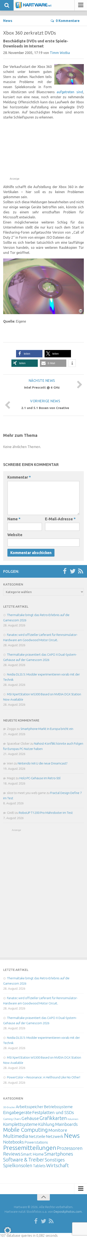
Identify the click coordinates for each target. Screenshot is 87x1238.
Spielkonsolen (17, 1165)
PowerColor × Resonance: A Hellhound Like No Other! (43, 1077)
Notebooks (13, 1141)
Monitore (57, 1130)
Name (13, 519)
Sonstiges (55, 1159)
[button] (29, 353)
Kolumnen (73, 1119)
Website (14, 535)
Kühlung (46, 1124)
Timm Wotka (60, 53)
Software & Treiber (23, 1159)
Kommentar (19, 477)
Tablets (39, 1166)
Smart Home (32, 1154)
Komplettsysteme (20, 1124)
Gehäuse (30, 1118)
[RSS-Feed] (80, 571)
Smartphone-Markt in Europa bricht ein (46, 729)
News (7, 21)
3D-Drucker (9, 1107)
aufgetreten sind (70, 92)
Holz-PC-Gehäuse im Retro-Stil (40, 778)
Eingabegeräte (17, 1112)
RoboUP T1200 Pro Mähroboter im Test (46, 812)
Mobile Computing (25, 1130)
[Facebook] (64, 571)
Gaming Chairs (12, 1118)
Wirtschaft (57, 1165)
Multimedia (15, 1136)
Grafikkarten (53, 1118)
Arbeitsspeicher (29, 1106)
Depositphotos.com (68, 1211)
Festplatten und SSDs (53, 1112)
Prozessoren (70, 1148)
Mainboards (66, 1124)
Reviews (11, 1153)
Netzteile (37, 1136)
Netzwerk (54, 1136)
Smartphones (58, 1153)
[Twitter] (72, 571)
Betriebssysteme (58, 1107)
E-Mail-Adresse (60, 519)
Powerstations (36, 1142)
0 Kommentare (68, 21)
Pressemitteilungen (29, 1147)
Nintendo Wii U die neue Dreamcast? (42, 763)
